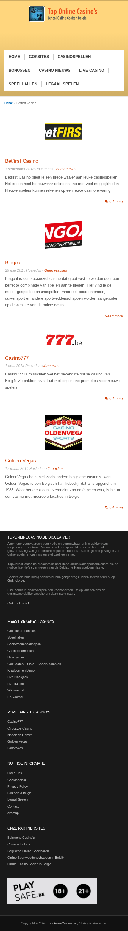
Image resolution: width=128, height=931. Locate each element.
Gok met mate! (18, 603)
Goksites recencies (21, 631)
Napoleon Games (20, 735)
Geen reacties (65, 169)
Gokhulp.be (15, 580)
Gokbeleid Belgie (19, 793)
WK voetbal (15, 690)
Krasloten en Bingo (21, 670)
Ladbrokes (15, 748)
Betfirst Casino (21, 161)
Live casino (15, 684)
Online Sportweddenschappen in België (35, 857)
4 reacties (51, 366)
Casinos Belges (18, 844)
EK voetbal (15, 697)
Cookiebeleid (16, 780)
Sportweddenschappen (24, 644)
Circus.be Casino (19, 728)
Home (8, 102)
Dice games (16, 657)
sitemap (13, 813)
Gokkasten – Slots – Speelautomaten (34, 664)
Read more (114, 202)
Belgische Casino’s (21, 837)
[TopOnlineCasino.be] (63, 21)
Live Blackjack (17, 677)
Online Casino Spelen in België (29, 864)
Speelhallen (15, 637)
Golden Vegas (20, 461)
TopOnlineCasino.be (62, 923)
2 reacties (55, 469)
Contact (13, 806)
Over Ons (14, 773)
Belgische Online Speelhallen (28, 851)
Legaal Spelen (17, 799)
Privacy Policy (17, 786)
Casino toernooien (20, 651)
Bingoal (13, 262)
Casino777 (17, 358)
